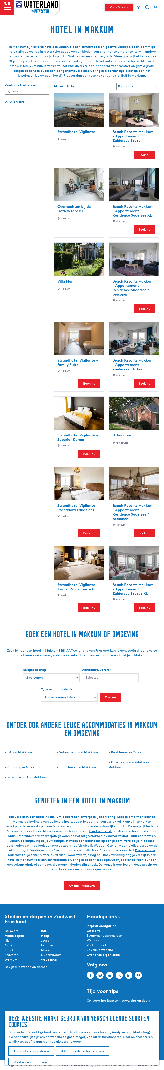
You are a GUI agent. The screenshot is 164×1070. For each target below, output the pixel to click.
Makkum (19, 47)
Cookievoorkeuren (147, 1065)
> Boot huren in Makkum (127, 752)
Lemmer (47, 945)
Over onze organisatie (103, 955)
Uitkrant (93, 931)
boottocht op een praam (103, 841)
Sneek (9, 950)
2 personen (34, 677)
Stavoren (11, 955)
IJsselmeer (25, 75)
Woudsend (49, 960)
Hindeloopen (14, 936)
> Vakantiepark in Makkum (26, 777)
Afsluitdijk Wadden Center (97, 845)
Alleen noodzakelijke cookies (82, 1051)
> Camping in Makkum (22, 767)
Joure (45, 940)
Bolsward (12, 931)
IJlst (8, 940)
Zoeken (110, 697)
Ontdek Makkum (82, 886)
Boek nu (144, 155)
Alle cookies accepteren (31, 1051)
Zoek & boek (119, 7)
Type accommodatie (56, 689)
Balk (44, 931)
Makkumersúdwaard (24, 836)
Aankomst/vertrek (97, 670)
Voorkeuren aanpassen (31, 1062)
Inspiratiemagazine (101, 926)
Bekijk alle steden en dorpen (26, 967)
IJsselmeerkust (100, 831)
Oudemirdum (51, 955)
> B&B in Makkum (18, 752)
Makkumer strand (114, 836)
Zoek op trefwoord (21, 85)
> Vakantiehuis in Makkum (77, 752)
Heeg (45, 936)
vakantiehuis (107, 75)
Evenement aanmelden (104, 935)
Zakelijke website (100, 950)
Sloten (9, 945)
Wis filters (17, 102)
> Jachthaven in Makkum (76, 767)
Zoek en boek (97, 945)
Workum (11, 960)
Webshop (94, 940)
